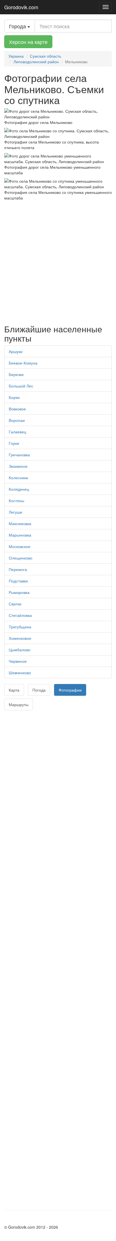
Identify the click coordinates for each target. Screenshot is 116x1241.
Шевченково (20, 672)
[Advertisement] (58, 261)
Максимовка (20, 523)
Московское (19, 546)
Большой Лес (21, 386)
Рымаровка (19, 592)
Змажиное (18, 466)
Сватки (15, 604)
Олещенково (20, 558)
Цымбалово (19, 649)
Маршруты (18, 704)
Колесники (18, 477)
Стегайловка (20, 615)
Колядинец (19, 489)
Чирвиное (18, 661)
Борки (14, 397)
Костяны (16, 500)
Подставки (18, 581)
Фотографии (70, 690)
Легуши (15, 512)
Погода (39, 690)
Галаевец (17, 431)
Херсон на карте (28, 41)
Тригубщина (20, 626)
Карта (14, 690)
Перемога (18, 569)
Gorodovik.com (21, 7)
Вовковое (17, 409)
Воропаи (17, 420)
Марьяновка (20, 535)
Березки (16, 374)
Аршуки (16, 351)
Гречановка (19, 454)
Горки (14, 443)
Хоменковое (20, 638)
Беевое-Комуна (23, 363)
